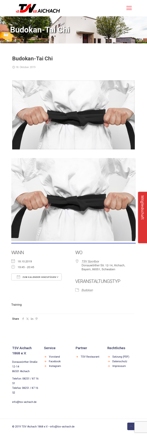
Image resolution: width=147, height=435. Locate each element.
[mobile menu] (129, 8)
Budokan (87, 290)
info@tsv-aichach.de (24, 402)
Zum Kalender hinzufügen (39, 277)
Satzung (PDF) (120, 356)
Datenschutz (119, 361)
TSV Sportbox (90, 261)
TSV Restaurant (90, 356)
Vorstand (54, 356)
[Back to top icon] (131, 426)
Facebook (55, 361)
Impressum (119, 366)
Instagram (55, 366)
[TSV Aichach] (38, 8)
